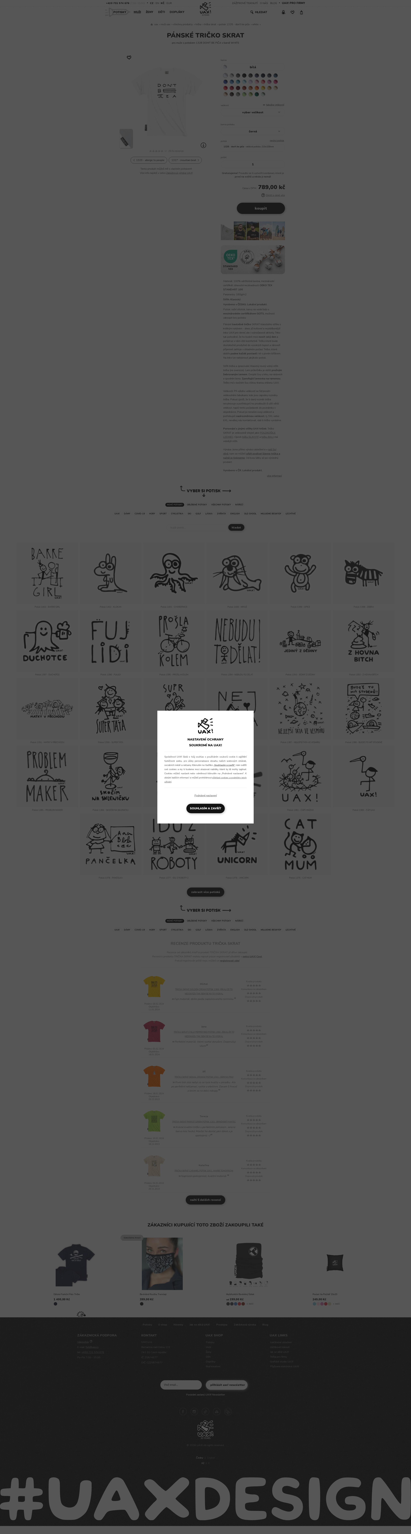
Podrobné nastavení (205, 795)
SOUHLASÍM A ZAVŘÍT (205, 808)
